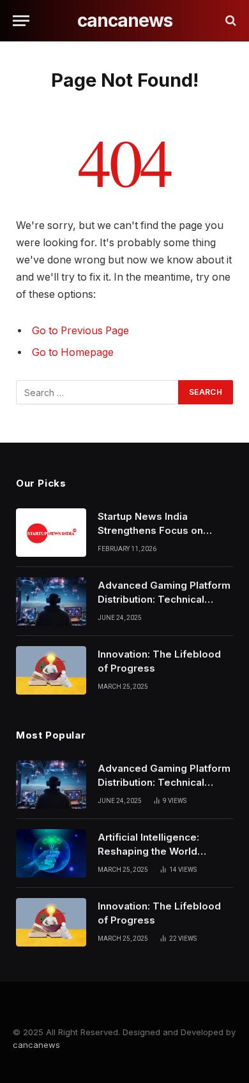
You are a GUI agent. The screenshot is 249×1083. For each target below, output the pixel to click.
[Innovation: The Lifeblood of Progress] (51, 670)
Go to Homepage (73, 352)
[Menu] (21, 20)
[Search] (229, 20)
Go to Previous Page (80, 331)
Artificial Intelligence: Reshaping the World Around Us (148, 851)
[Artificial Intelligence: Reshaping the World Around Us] (51, 853)
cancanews (36, 1045)
